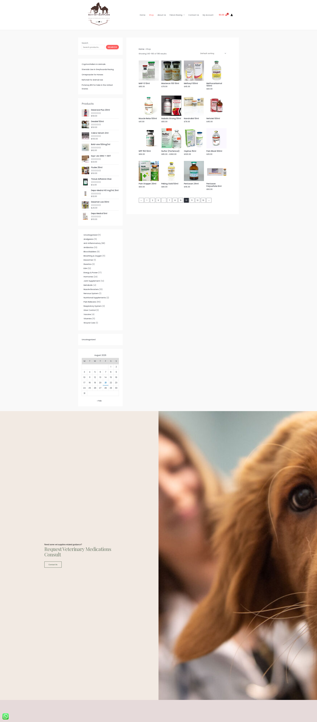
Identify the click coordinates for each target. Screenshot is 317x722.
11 (192, 200)
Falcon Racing (176, 15)
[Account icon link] (232, 15)
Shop (151, 15)
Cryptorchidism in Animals (94, 64)
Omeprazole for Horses (92, 74)
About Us (162, 15)
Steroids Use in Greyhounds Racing (98, 69)
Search (85, 43)
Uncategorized (88, 339)
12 (197, 200)
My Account (208, 15)
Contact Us (193, 15)
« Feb (99, 400)
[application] (183, 14)
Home (142, 15)
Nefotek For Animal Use (92, 79)
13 (203, 200)
